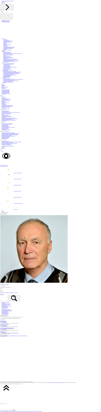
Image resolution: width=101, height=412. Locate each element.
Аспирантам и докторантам (5, 91)
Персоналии (5, 42)
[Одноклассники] (9, 361)
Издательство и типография (5, 108)
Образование (3, 51)
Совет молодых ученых (6, 65)
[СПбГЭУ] (8, 37)
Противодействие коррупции (6, 309)
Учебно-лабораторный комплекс (6, 100)
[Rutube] (9, 367)
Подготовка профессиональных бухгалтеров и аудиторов (9, 118)
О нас (2, 38)
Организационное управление (4, 324)
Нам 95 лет (4, 39)
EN (2, 11)
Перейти (5, 109)
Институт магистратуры (6, 52)
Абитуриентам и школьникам (6, 89)
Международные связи (5, 70)
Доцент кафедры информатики (4, 284)
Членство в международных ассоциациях (7, 142)
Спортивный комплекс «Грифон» (8, 48)
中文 (2, 151)
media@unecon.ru (4, 329)
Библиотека (5, 49)
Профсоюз (3, 103)
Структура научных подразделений (8, 64)
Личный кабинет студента (5, 21)
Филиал (4, 55)
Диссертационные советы (6, 66)
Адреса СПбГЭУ (5, 45)
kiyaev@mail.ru (2, 294)
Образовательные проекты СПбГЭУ (8, 57)
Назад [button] (1, 95)
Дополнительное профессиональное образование (10, 59)
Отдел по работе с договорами (6, 304)
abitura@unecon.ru (4, 322)
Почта (3, 2)
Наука (3, 62)
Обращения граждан (4, 312)
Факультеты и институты (6, 41)
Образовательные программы (16, 411)
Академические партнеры (6, 78)
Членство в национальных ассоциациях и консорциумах (11, 80)
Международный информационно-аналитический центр (11, 72)
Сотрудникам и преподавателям (6, 93)
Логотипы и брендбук (5, 306)
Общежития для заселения (7, 44)
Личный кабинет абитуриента (6, 20)
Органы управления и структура (7, 40)
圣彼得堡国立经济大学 (5, 138)
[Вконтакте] (9, 343)
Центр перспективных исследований (8, 74)
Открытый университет (5, 311)
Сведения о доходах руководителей (6, 310)
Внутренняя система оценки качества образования (10, 61)
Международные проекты (6, 68)
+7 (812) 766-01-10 (4, 332)
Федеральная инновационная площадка (7, 105)
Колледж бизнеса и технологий (7, 54)
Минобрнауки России (5, 314)
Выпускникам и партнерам (5, 92)
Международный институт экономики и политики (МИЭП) (11, 73)
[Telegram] (9, 349)
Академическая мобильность (7, 75)
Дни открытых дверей (3, 411)
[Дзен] (9, 355)
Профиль (3, 211)
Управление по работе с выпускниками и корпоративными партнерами (13, 79)
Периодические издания (6, 67)
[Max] (9, 373)
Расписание (3, 148)
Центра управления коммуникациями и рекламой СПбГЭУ (58, 382)
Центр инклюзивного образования (6, 113)
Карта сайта (3, 1)
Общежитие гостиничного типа (7, 81)
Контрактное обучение (6, 56)
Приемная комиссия (9, 411)
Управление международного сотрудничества (9, 71)
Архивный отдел (2, 331)
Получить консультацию (5, 313)
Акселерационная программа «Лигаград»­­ (9, 47)
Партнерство (3, 87)
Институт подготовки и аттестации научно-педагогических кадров (12, 53)
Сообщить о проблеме (5, 307)
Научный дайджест (6, 69)
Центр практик (4, 305)
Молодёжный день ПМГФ (7, 76)
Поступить (3, 50)
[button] (6, 16)
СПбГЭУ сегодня (4, 98)
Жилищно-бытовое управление (6, 303)
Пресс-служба (5, 46)
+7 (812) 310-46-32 (4, 325)
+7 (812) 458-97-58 (4, 321)
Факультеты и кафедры (23, 411)
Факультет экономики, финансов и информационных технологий (9, 292)
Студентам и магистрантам (5, 90)
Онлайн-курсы (5, 58)
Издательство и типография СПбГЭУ (7, 144)
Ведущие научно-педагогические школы (8, 63)
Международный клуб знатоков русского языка (8, 136)
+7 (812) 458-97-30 (4, 328)
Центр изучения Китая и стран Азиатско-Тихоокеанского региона (11, 133)
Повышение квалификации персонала (8, 60)
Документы (5, 43)
